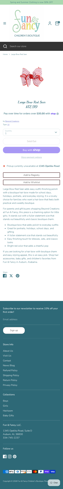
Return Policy (10, 380)
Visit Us (7, 355)
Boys (5, 400)
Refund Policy (10, 370)
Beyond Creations (12, 121)
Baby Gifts (8, 415)
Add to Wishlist (31, 182)
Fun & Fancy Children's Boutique (30, 481)
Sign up (14, 330)
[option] (31, 77)
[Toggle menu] (5, 23)
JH (8, 124)
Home (5, 54)
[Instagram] (9, 456)
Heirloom (8, 410)
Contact (7, 360)
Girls (5, 405)
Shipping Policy (11, 375)
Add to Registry (31, 175)
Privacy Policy (10, 385)
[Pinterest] (14, 456)
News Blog (9, 365)
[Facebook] (4, 456)
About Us (8, 351)
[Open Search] (4, 46)
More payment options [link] (31, 157)
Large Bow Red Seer (19, 54)
